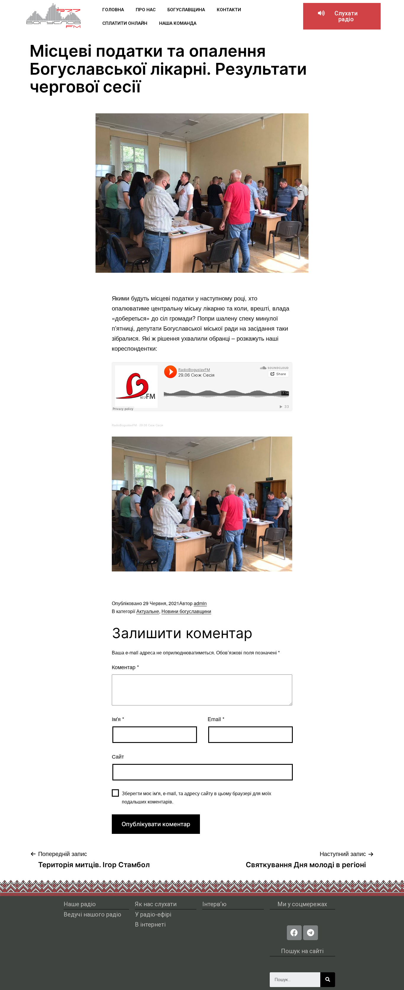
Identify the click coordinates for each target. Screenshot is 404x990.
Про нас (146, 9)
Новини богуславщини (186, 611)
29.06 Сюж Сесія (151, 425)
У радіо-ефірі (153, 914)
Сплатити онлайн (124, 23)
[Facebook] (294, 932)
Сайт (118, 756)
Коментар (125, 667)
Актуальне (147, 611)
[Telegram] (310, 932)
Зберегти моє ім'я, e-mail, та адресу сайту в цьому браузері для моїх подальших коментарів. (196, 797)
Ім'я (118, 719)
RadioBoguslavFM (124, 425)
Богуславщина (186, 9)
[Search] (327, 979)
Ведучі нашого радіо (92, 914)
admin (200, 603)
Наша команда (177, 23)
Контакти (229, 9)
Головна (113, 9)
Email (216, 719)
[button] (342, 16)
